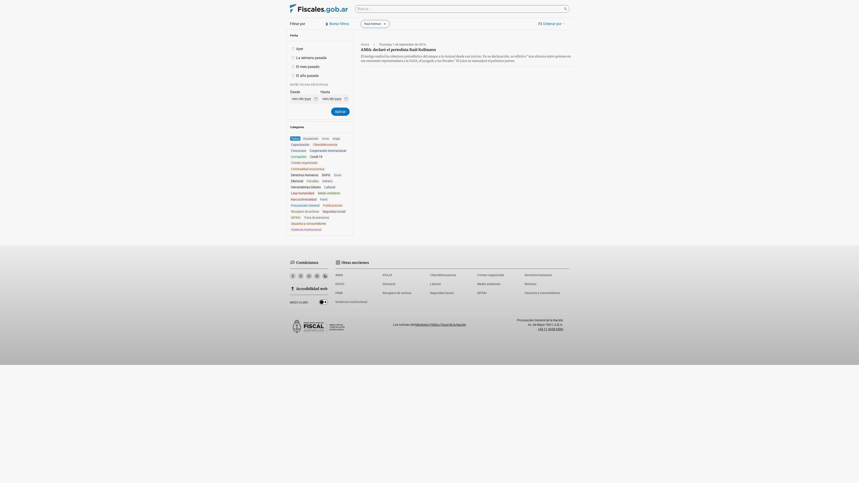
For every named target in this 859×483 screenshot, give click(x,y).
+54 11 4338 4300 (550, 329)
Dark (323, 303)
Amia (365, 44)
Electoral (389, 284)
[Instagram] (317, 276)
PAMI (339, 293)
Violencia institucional (351, 302)
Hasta (325, 92)
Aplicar (340, 112)
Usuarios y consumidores (542, 293)
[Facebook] (293, 276)
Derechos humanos (538, 275)
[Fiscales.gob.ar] (319, 9)
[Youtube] (309, 276)
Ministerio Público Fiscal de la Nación (440, 324)
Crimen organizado (490, 275)
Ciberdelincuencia (443, 275)
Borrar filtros (339, 24)
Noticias (530, 284)
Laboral (435, 284)
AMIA (339, 275)
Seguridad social (442, 293)
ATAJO (387, 275)
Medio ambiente (488, 284)
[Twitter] (301, 276)
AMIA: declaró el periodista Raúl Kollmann (398, 49)
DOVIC (339, 284)
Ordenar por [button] (552, 24)
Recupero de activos (397, 293)
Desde (295, 92)
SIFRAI (482, 293)
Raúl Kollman (372, 23)
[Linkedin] (325, 276)
